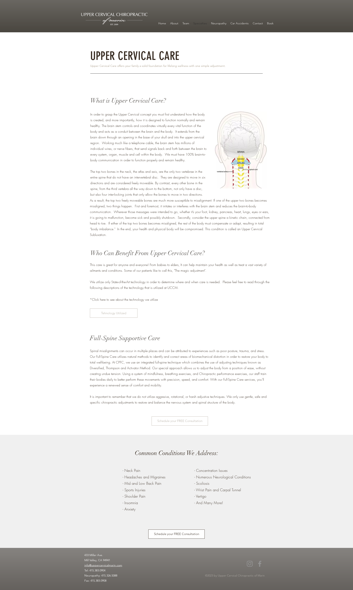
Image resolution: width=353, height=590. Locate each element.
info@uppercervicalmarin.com (103, 565)
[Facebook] (260, 564)
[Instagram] (250, 564)
